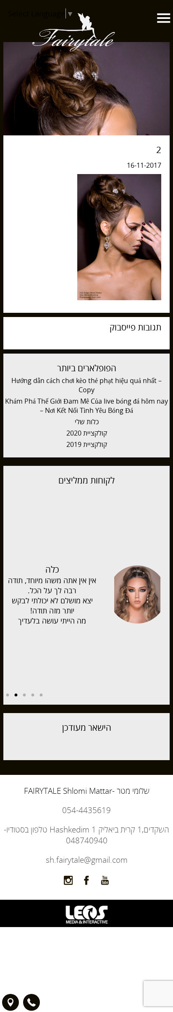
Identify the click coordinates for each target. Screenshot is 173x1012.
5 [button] (7, 695)
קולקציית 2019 (86, 444)
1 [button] (41, 695)
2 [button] (33, 695)
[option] (86, 594)
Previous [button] (163, 590)
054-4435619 (86, 810)
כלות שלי (87, 421)
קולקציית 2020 (86, 433)
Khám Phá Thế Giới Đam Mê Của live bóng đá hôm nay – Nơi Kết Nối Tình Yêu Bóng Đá (86, 405)
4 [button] (16, 695)
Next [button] (9, 590)
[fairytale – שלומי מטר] (73, 72)
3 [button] (24, 695)
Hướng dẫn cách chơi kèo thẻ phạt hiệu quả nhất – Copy (86, 385)
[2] (119, 297)
